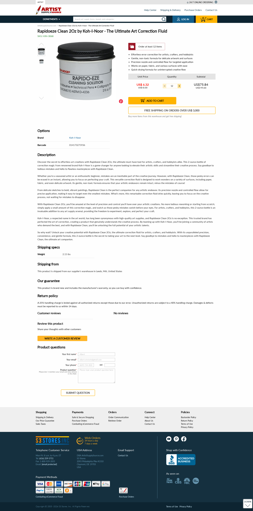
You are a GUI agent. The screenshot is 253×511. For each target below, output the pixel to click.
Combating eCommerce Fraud (85, 424)
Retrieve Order (115, 420)
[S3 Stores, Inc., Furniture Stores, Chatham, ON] (180, 459)
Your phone (70, 365)
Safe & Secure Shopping (83, 417)
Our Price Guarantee (45, 420)
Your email (71, 359)
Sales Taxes (41, 424)
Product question (68, 370)
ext (101, 365)
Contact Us (211, 10)
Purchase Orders (193, 10)
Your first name (69, 354)
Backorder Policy (188, 417)
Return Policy (187, 420)
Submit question (78, 392)
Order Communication (118, 417)
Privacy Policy (187, 427)
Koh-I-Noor (75, 137)
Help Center (150, 10)
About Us (149, 420)
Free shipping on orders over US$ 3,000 (171, 110)
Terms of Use (187, 424)
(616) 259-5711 (46, 458)
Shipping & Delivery (170, 10)
